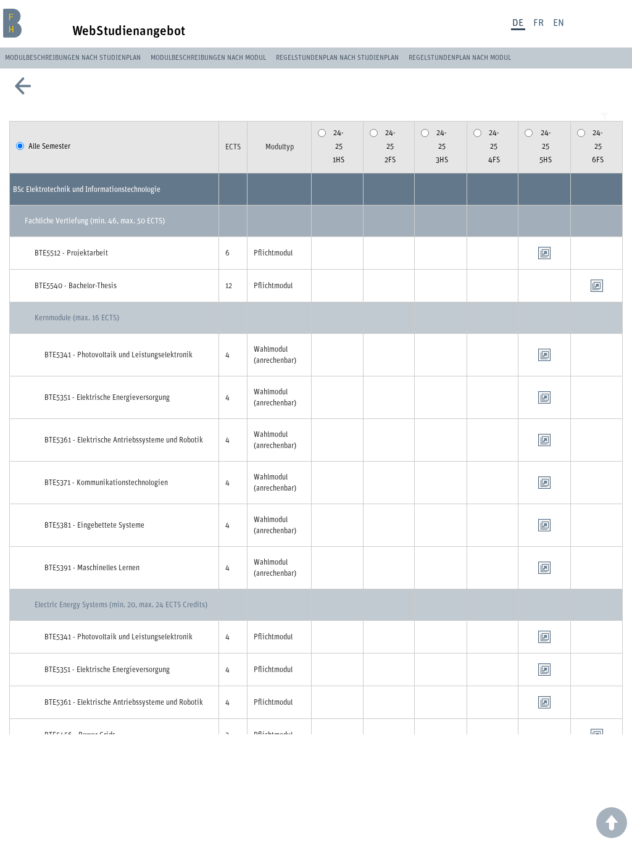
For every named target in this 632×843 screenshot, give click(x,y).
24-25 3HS (442, 146)
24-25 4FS (494, 146)
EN (558, 23)
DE (517, 23)
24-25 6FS (598, 146)
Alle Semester (49, 146)
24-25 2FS (390, 146)
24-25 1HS (338, 146)
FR (538, 23)
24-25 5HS (545, 146)
